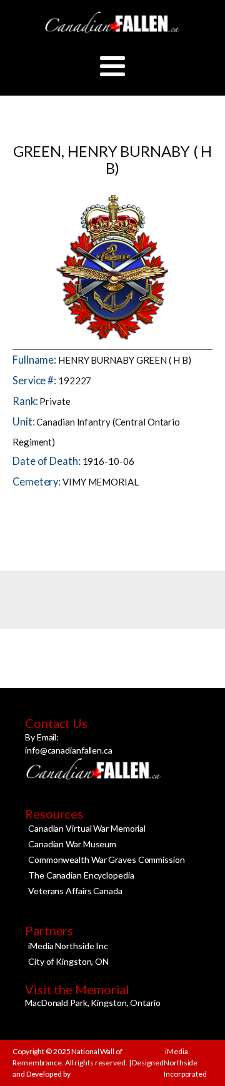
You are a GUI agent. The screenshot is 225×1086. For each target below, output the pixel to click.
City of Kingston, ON (68, 961)
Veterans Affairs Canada (75, 890)
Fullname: (35, 360)
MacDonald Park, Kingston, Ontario (93, 1002)
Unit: (24, 422)
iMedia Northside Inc (68, 945)
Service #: (35, 380)
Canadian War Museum (72, 844)
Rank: (25, 401)
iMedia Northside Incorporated (185, 1063)
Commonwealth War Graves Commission (106, 859)
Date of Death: (47, 461)
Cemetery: (37, 482)
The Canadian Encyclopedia (81, 875)
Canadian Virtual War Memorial (87, 828)
